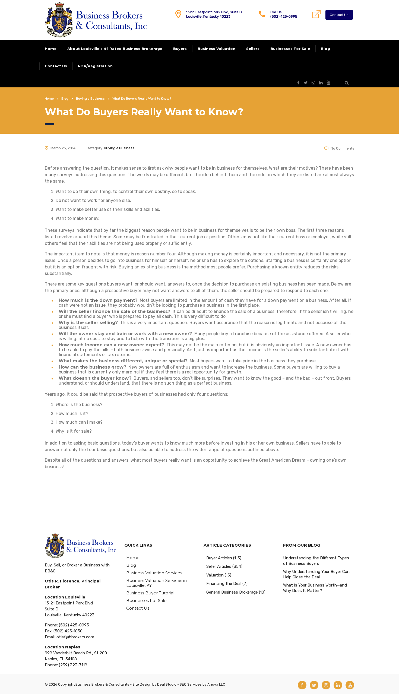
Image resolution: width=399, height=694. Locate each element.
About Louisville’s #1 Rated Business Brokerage (114, 48)
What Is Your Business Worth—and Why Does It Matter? (315, 588)
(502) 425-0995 (283, 16)
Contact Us (339, 15)
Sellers (252, 48)
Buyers (180, 48)
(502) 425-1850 (68, 631)
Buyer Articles (219, 558)
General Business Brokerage (232, 592)
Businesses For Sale (290, 48)
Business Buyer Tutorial (150, 593)
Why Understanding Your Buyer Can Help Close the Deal (316, 574)
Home (50, 48)
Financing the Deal (223, 583)
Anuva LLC (216, 684)
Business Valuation (216, 48)
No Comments (342, 148)
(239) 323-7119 (73, 665)
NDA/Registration (95, 66)
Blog (325, 48)
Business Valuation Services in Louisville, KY (156, 583)
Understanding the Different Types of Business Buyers (316, 561)
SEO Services (191, 684)
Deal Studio (166, 684)
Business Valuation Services (154, 573)
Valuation (215, 575)
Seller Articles (218, 566)
